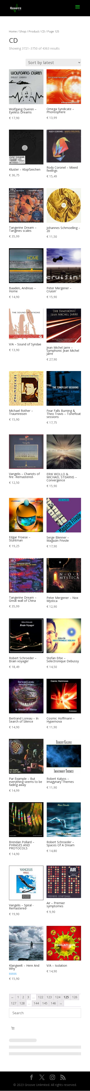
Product (34, 31)
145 (44, 1003)
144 (36, 1003)
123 (49, 997)
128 (22, 1003)
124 (57, 997)
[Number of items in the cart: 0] (13, 1028)
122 (40, 997)
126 (74, 997)
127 (13, 1003)
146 (53, 1003)
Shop (22, 31)
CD (43, 31)
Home (13, 31)
